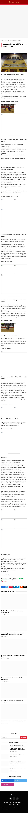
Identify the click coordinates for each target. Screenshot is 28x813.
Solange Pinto (5, 50)
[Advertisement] (14, 21)
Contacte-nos (7, 802)
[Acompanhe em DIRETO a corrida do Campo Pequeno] (14, 646)
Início (2, 40)
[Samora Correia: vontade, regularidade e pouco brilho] (14, 668)
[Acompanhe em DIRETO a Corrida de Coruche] (14, 711)
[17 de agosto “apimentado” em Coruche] (14, 690)
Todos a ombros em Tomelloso (17, 754)
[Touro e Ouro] (14, 2)
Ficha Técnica (12, 804)
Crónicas (25, 50)
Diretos (20, 50)
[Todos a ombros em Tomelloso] (4, 756)
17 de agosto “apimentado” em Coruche (12, 700)
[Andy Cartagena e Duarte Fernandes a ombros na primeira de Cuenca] (4, 763)
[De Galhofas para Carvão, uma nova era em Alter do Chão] (14, 601)
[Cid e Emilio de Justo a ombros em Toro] (4, 770)
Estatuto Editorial (18, 802)
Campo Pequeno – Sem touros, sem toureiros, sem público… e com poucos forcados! (13, 633)
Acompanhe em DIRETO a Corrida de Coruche (13, 721)
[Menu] (2, 2)
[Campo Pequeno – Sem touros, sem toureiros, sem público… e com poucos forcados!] (14, 623)
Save (11, 586)
